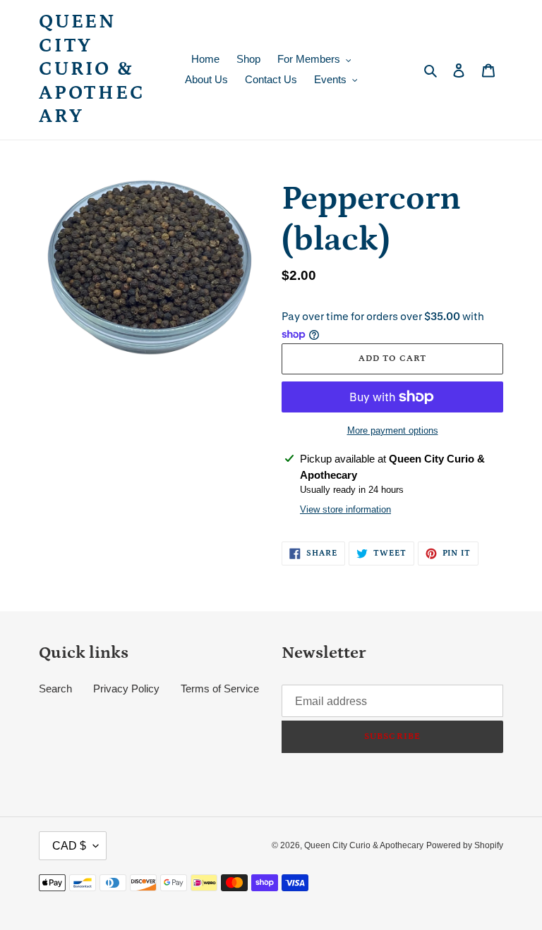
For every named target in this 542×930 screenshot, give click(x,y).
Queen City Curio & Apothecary (92, 69)
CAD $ (69, 846)
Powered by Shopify (464, 845)
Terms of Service (220, 689)
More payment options (392, 430)
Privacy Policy (126, 689)
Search (55, 689)
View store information (345, 509)
